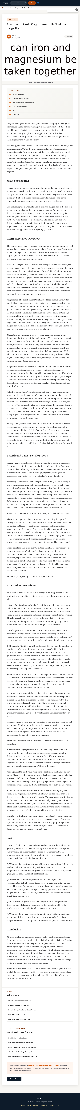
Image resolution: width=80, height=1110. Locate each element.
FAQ (13, 110)
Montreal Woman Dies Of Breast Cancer (22, 1047)
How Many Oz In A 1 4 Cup (16, 1014)
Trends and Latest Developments (23, 102)
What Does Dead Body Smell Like (19, 1001)
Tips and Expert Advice (19, 106)
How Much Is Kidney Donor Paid (19, 1019)
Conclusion (16, 114)
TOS (58, 1105)
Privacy (52, 1105)
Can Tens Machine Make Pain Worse (20, 1042)
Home (23, 1105)
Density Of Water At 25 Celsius (18, 1005)
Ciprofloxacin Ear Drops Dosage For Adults (23, 1052)
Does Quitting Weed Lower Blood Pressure (22, 1010)
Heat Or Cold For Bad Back (17, 1038)
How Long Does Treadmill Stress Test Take (22, 1056)
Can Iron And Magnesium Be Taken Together (43, 1066)
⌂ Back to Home (14, 1079)
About (29, 1105)
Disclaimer (44, 1105)
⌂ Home (32, 3)
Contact (35, 1105)
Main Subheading (18, 94)
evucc (5, 3)
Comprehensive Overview (20, 98)
